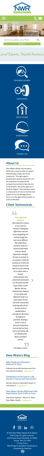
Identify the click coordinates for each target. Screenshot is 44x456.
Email (40, 19)
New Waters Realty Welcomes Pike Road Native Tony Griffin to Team (22, 392)
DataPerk (27, 448)
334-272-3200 (36, 19)
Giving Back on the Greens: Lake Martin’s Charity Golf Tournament (21, 377)
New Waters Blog (18, 355)
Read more (28, 371)
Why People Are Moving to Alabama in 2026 (18, 363)
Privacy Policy (22, 443)
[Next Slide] (32, 279)
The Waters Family (20, 219)
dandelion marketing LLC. (28, 446)
